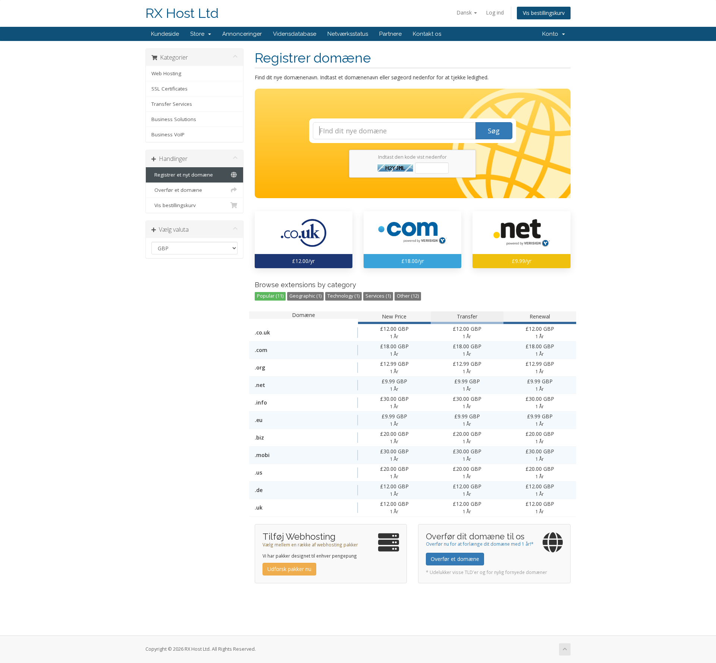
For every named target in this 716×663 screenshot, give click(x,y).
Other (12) (408, 296)
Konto (551, 34)
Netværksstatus (347, 34)
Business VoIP (168, 134)
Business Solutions (173, 119)
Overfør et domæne (176, 190)
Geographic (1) (305, 296)
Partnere (390, 34)
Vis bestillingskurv (544, 12)
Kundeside (165, 34)
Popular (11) (270, 296)
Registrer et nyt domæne (182, 174)
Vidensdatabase (294, 34)
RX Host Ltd (182, 13)
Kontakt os (427, 34)
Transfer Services (171, 104)
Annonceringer (242, 34)
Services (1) (378, 296)
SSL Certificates (169, 88)
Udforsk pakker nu (289, 568)
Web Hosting (166, 73)
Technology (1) (343, 296)
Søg (494, 130)
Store (198, 34)
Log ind (495, 12)
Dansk (464, 12)
